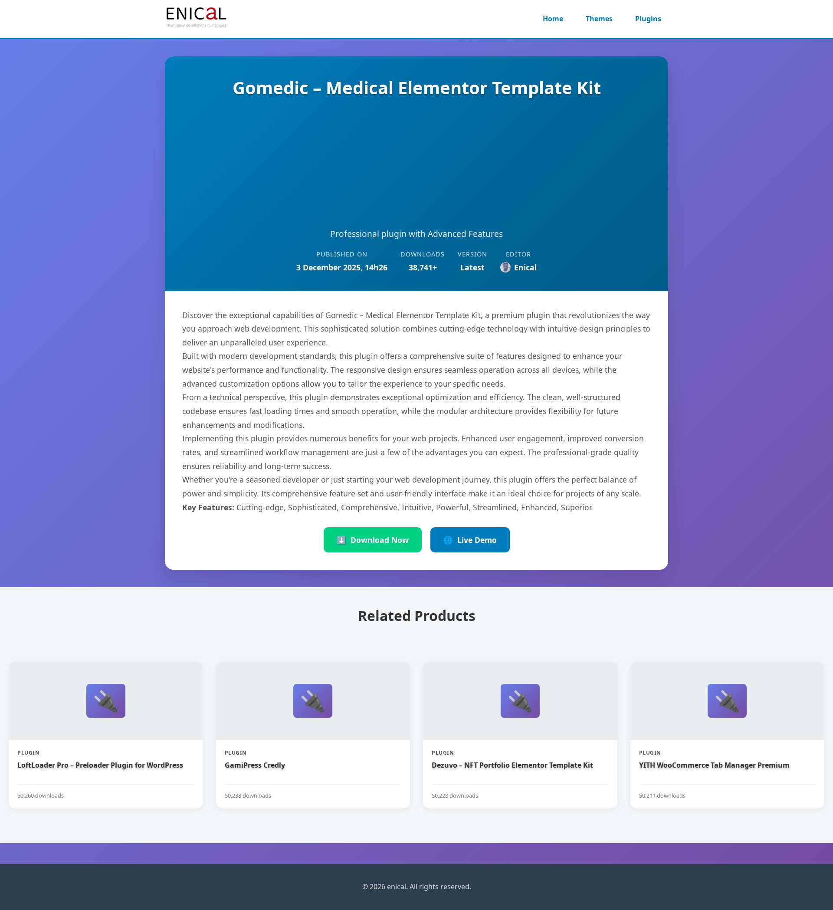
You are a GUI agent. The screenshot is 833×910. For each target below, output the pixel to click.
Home (553, 18)
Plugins (648, 18)
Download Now (373, 540)
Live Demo (470, 540)
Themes (599, 18)
